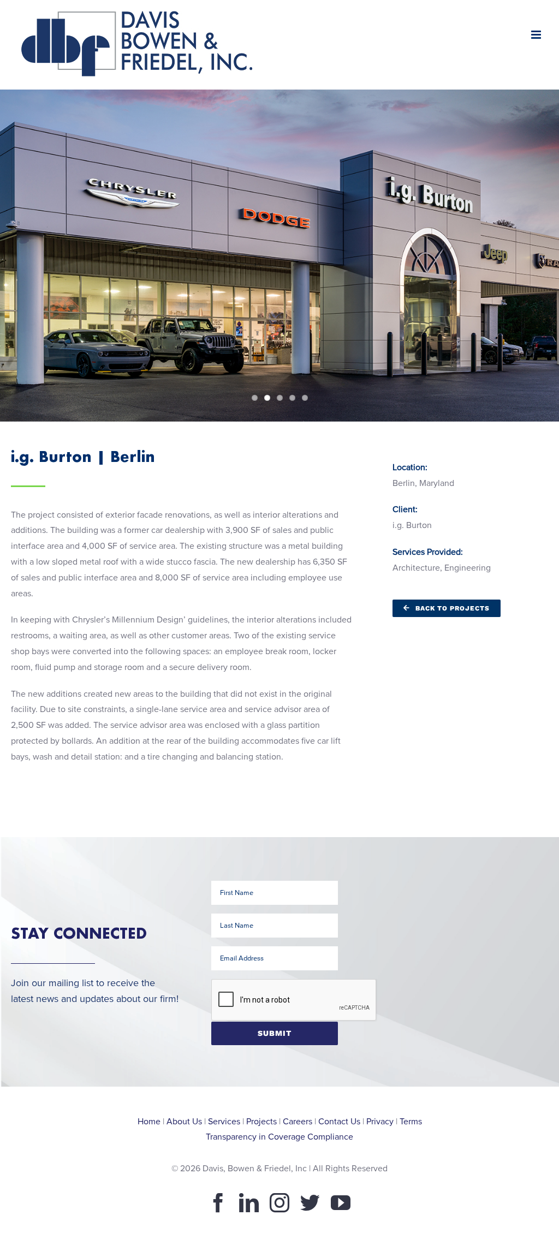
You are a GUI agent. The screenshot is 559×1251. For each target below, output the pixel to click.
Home (149, 1121)
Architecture (416, 567)
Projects (261, 1121)
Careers (297, 1121)
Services (224, 1121)
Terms (411, 1121)
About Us (184, 1121)
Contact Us (339, 1121)
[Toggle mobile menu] (537, 34)
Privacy (380, 1121)
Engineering (467, 567)
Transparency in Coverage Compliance (279, 1136)
